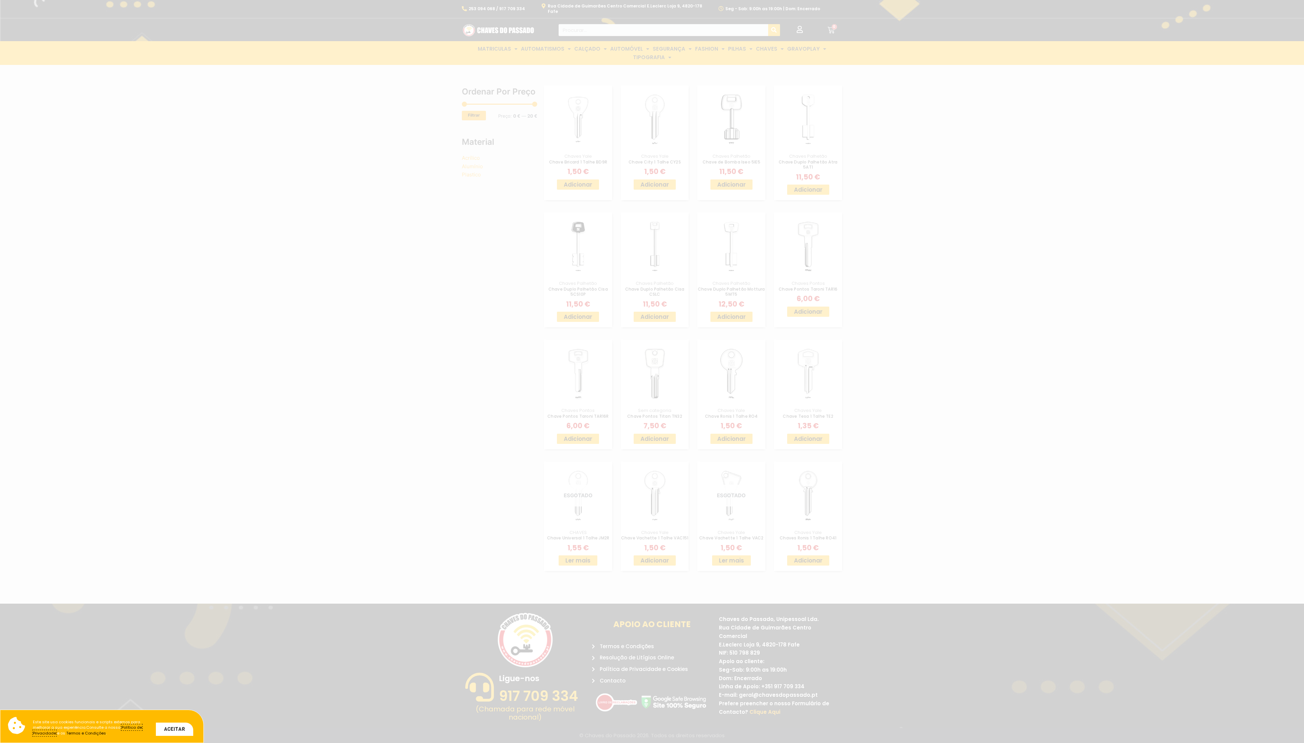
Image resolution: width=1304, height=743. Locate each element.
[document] (652, 371)
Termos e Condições (86, 733)
